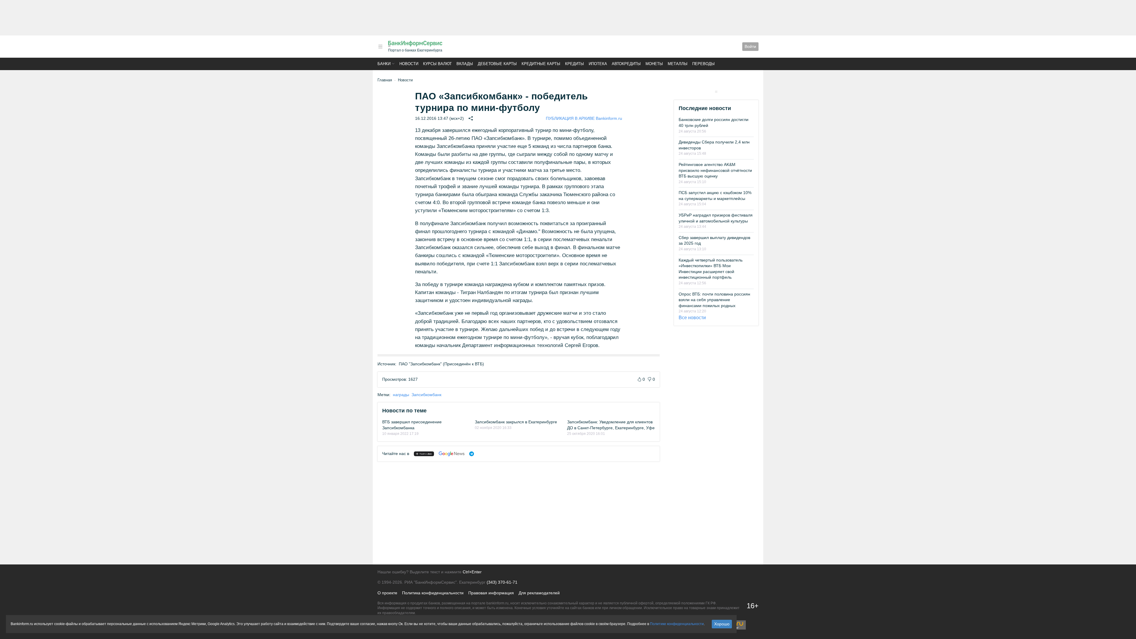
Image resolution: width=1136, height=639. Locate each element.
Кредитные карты (541, 64)
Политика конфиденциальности (433, 592)
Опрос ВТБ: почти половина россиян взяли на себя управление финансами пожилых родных (714, 300)
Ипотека (598, 64)
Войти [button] (750, 46)
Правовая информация (491, 592)
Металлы (678, 64)
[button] (380, 46)
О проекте (387, 592)
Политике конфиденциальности (677, 624)
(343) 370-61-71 (502, 582)
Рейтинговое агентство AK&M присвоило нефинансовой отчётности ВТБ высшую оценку (715, 170)
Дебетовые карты (497, 64)
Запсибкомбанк (426, 394)
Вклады (464, 64)
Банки (383, 64)
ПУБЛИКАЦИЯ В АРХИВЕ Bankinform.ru (584, 118)
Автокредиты (626, 64)
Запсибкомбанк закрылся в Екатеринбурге (516, 421)
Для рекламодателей (539, 592)
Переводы (703, 64)
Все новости (692, 317)
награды (401, 394)
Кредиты (574, 64)
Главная (384, 80)
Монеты (654, 64)
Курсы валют (437, 64)
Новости (408, 64)
